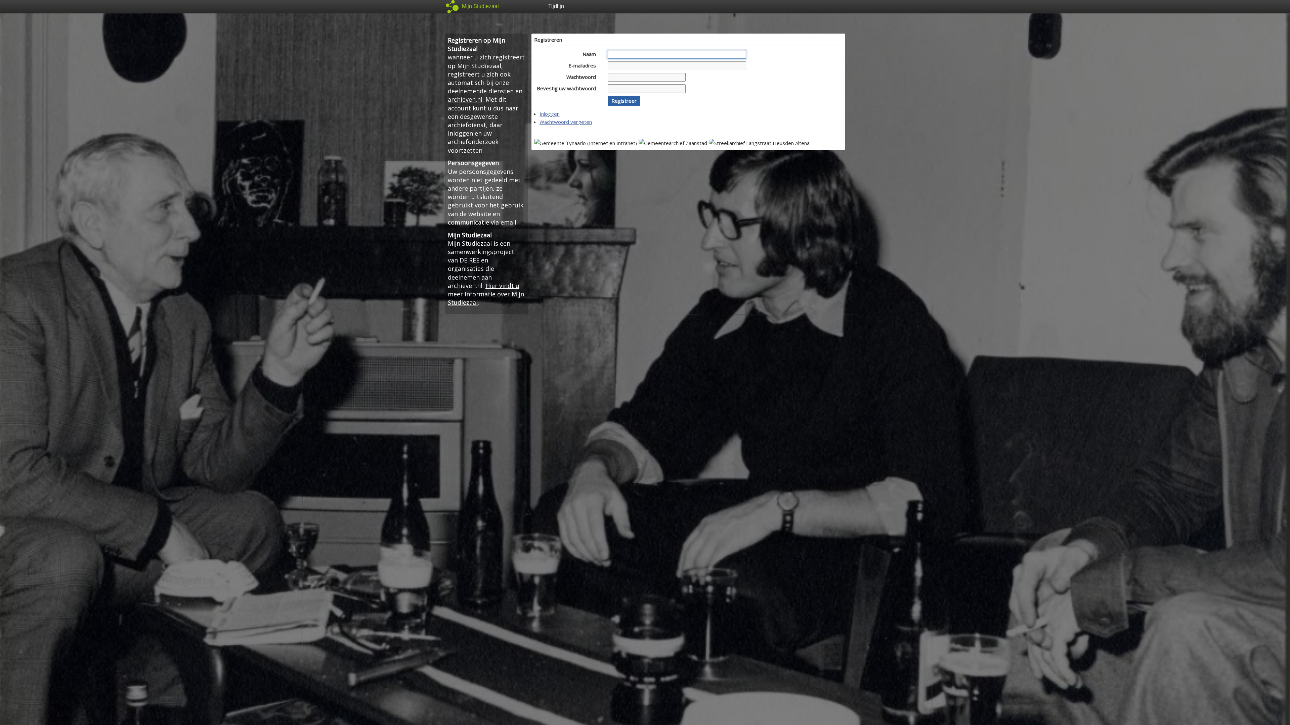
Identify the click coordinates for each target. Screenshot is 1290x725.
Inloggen (550, 113)
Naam (590, 54)
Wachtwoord (581, 77)
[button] (624, 101)
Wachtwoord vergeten (566, 121)
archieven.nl (465, 99)
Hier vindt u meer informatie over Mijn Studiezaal (486, 294)
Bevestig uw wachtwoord (567, 88)
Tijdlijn (556, 6)
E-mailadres (582, 65)
